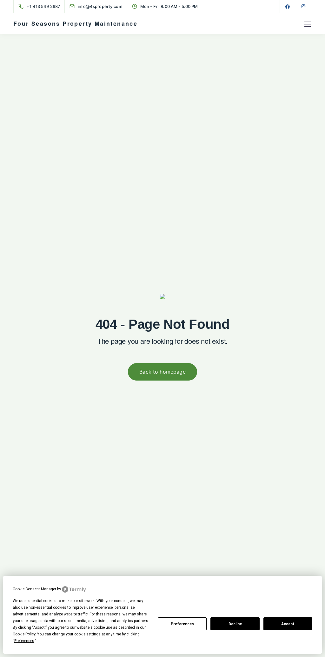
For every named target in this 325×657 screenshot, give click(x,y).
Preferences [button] (24, 641)
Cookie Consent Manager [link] (34, 589)
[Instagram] (303, 6)
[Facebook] (287, 6)
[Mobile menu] (307, 24)
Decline (235, 624)
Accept (288, 624)
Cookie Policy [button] (24, 634)
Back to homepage (162, 371)
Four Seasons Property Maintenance (75, 23)
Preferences (182, 624)
